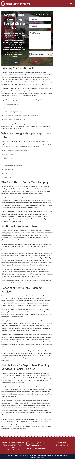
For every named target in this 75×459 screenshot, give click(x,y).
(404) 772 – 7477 (14, 450)
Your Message (35, 33)
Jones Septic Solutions (13, 455)
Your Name (34, 19)
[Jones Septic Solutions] (15, 4)
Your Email (33, 26)
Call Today (14, 62)
